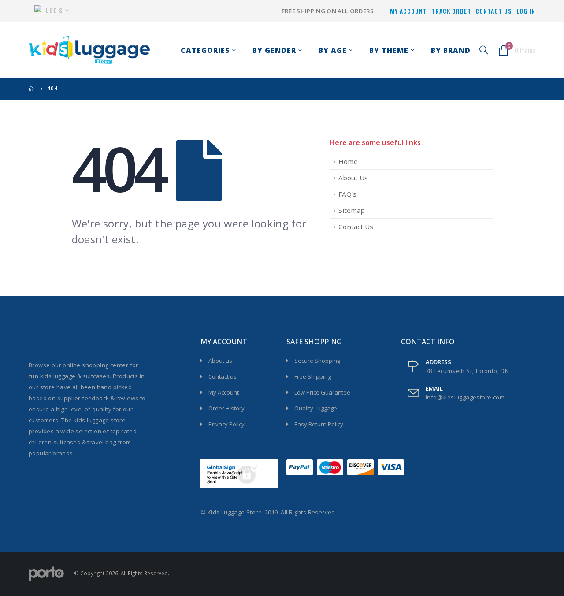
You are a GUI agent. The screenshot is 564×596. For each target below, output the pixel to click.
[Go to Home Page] (32, 88)
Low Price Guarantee (322, 392)
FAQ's (347, 194)
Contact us (222, 376)
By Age (333, 50)
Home (348, 161)
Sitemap (351, 210)
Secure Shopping (317, 361)
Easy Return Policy (318, 424)
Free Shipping (312, 376)
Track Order (451, 11)
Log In (525, 11)
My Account (408, 11)
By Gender (274, 50)
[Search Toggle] (484, 50)
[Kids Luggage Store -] (89, 50)
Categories (205, 50)
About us (220, 361)
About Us (353, 177)
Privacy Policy (226, 424)
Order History (226, 408)
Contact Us (493, 11)
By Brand (451, 50)
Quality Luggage (315, 408)
